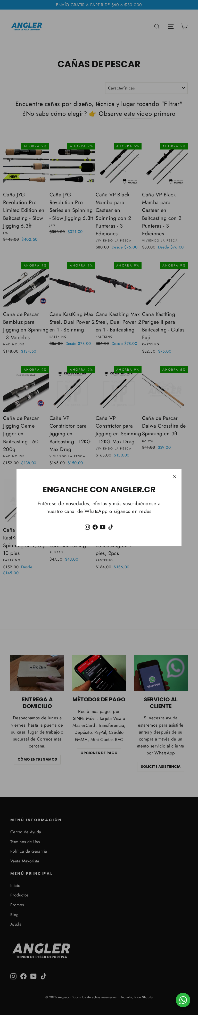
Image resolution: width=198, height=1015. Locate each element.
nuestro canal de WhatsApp (77, 511)
